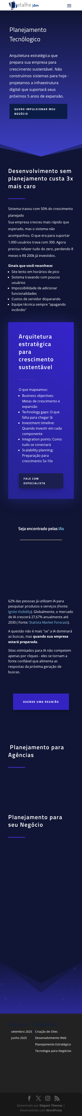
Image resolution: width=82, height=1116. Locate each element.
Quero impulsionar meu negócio (35, 111)
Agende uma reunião (41, 702)
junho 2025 (19, 1038)
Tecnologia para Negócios (53, 1051)
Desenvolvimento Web (50, 1038)
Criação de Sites (46, 1032)
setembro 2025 (21, 1032)
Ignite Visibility (19, 611)
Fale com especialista (34, 480)
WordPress (54, 1110)
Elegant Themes (51, 1105)
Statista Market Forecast (48, 622)
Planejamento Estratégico (53, 1044)
